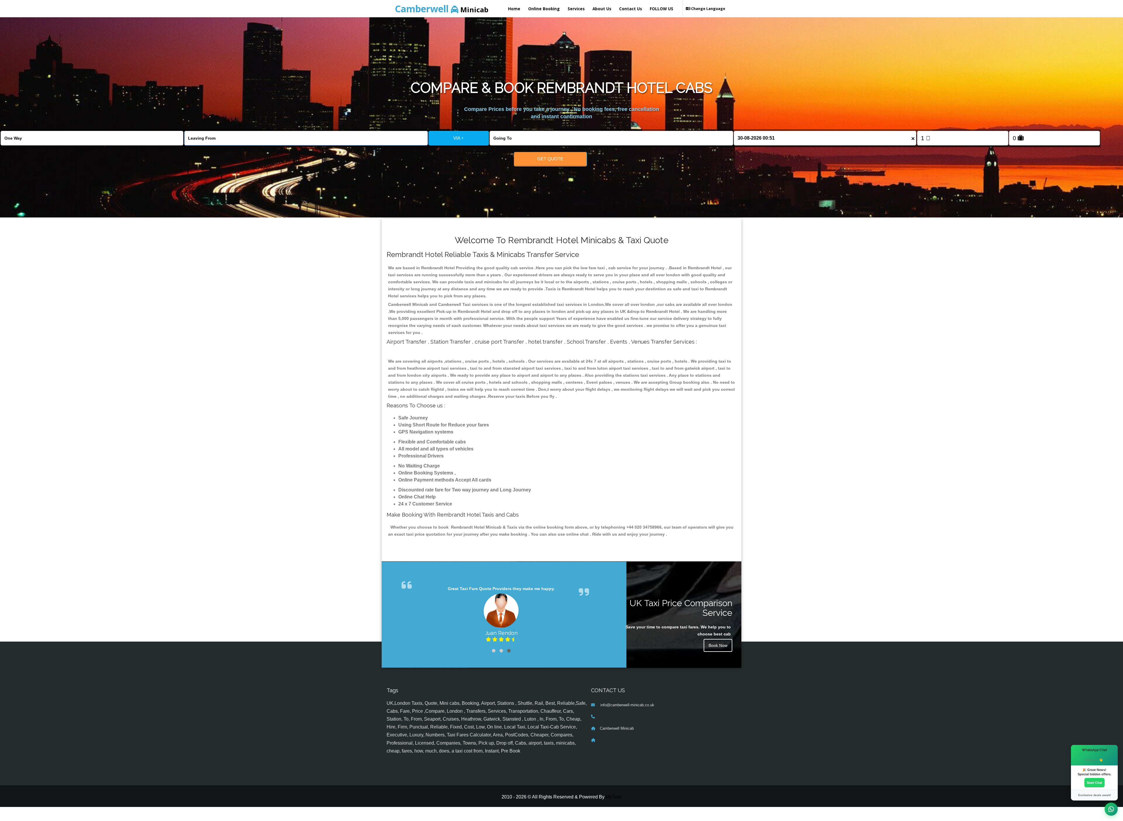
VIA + (458, 138)
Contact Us (630, 8)
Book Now (718, 645)
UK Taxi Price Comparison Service (681, 608)
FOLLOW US (661, 8)
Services (576, 8)
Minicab (441, 8)
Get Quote (550, 158)
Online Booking (544, 8)
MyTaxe (614, 810)
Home (514, 8)
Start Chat (1094, 782)
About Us (601, 8)
